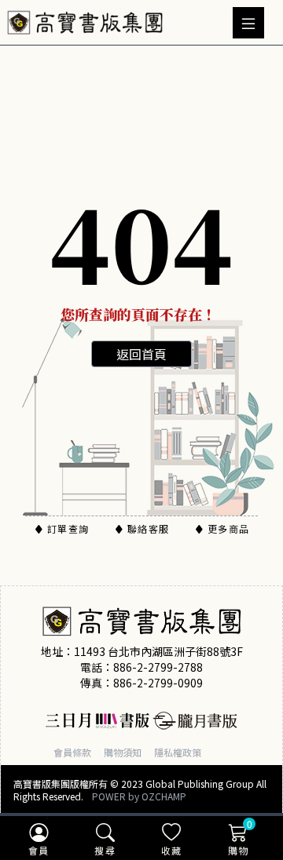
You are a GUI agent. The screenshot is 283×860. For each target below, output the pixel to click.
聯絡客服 (148, 528)
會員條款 (72, 752)
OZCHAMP (164, 796)
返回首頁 (141, 353)
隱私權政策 (177, 752)
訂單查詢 (68, 528)
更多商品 (228, 528)
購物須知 (123, 752)
